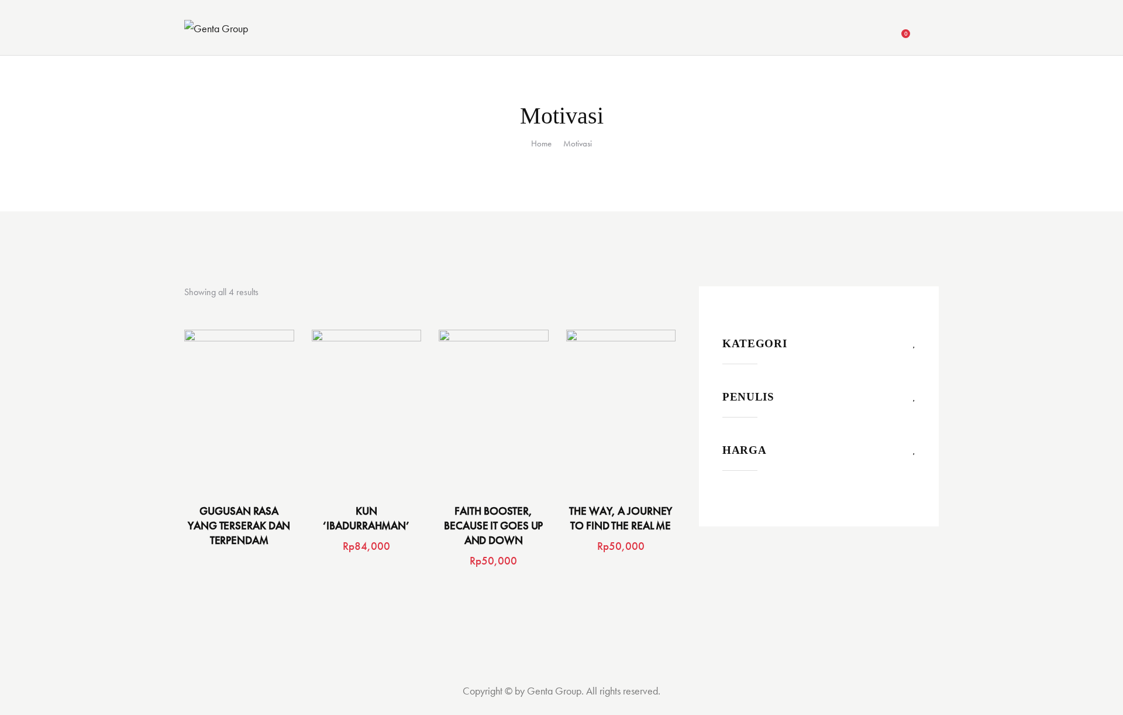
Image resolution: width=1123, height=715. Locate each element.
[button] (223, 412)
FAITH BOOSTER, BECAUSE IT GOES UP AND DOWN (493, 525)
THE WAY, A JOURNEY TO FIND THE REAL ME (620, 518)
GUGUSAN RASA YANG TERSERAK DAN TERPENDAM (239, 525)
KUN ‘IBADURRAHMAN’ (366, 518)
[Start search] (931, 29)
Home (541, 143)
